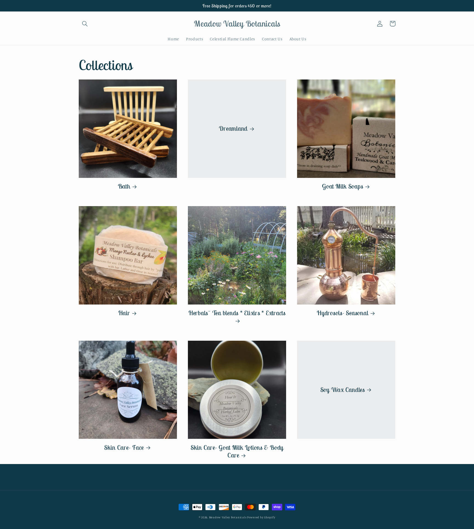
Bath (124, 186)
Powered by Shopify (261, 517)
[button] (85, 23)
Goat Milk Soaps (342, 186)
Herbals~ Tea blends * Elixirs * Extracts (237, 313)
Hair (124, 313)
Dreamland (233, 128)
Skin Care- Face (124, 447)
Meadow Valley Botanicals (228, 517)
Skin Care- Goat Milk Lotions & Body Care (237, 451)
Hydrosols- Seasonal (342, 313)
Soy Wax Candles (342, 390)
